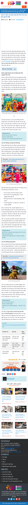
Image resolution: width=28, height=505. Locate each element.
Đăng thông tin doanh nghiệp (9, 466)
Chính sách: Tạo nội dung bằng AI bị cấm (12, 481)
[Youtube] (16, 499)
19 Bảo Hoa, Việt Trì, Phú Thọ (12, 446)
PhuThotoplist (4, 10)
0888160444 (8, 448)
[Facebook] (9, 499)
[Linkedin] (14, 499)
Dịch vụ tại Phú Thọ (13, 10)
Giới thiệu (4, 457)
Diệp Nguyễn (5, 19)
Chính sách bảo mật (7, 474)
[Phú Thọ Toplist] (14, 3)
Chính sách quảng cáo (7, 476)
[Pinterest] (19, 499)
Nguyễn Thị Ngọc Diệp (15, 451)
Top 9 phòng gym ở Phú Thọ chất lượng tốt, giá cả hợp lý (20, 416)
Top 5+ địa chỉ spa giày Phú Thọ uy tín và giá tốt (20, 432)
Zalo (13, 448)
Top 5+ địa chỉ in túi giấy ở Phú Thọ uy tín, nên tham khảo (7, 416)
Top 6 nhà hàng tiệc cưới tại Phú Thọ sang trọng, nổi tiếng (7, 432)
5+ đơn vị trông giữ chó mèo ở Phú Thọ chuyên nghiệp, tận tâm (6, 399)
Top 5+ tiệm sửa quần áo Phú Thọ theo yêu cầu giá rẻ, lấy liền (20, 398)
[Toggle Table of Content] (14, 69)
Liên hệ (4, 459)
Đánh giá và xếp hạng (7, 464)
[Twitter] (11, 499)
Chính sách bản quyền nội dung (10, 479)
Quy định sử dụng (6, 472)
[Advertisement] (14, 35)
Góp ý (3, 461)
